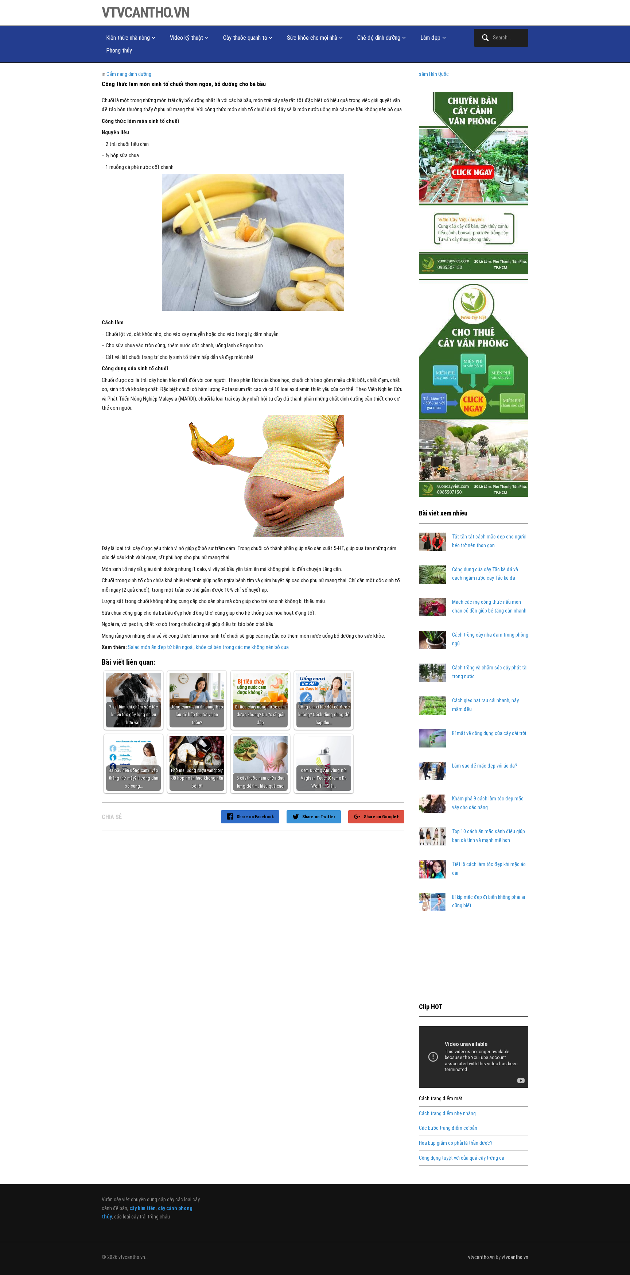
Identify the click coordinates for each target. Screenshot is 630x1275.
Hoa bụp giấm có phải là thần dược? (456, 1143)
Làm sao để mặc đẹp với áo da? (484, 766)
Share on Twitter (318, 816)
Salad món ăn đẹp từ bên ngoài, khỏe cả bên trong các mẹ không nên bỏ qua (208, 647)
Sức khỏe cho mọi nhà (312, 37)
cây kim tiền (142, 1208)
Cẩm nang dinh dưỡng (128, 74)
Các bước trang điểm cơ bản (448, 1128)
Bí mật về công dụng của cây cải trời (489, 733)
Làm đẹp (430, 37)
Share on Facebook (255, 816)
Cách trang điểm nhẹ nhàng (447, 1113)
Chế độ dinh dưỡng (378, 37)
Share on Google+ (381, 816)
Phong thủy (119, 50)
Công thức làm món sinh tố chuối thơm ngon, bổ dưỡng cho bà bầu (184, 84)
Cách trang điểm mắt (441, 1098)
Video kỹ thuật (186, 37)
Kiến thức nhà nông (128, 37)
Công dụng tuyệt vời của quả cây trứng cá (461, 1158)
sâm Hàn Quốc (434, 74)
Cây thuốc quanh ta (245, 37)
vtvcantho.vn (145, 12)
